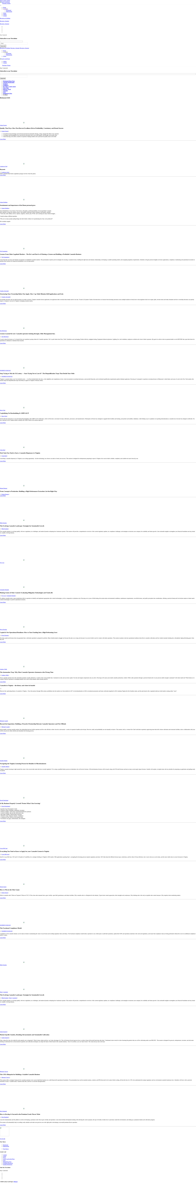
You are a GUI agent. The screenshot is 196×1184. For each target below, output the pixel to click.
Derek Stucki (3, 886)
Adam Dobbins (3, 202)
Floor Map (6, 88)
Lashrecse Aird (3, 166)
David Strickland (4, 800)
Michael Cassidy (4, 721)
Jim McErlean (3, 330)
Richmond (8, 10)
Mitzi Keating (3, 523)
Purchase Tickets (6, 3)
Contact (5, 15)
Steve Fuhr (2, 410)
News (4, 1157)
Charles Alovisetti (4, 291)
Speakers (5, 83)
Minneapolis (9, 11)
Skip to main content (5, 0)
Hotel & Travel (7, 89)
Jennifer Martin (3, 760)
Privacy (16, 1181)
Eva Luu (2, 562)
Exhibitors (5, 85)
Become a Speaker (4, 21)
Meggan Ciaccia (4, 1071)
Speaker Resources (7, 1164)
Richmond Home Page (9, 81)
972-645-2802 (2, 1138)
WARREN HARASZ (5, 370)
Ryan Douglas (3, 629)
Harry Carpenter (4, 992)
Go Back (5, 95)
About (4, 13)
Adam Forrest (3, 125)
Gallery (5, 14)
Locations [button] (5, 52)
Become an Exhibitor (5, 18)
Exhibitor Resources (8, 1163)
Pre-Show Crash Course (9, 86)
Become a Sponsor (4, 23)
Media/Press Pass (7, 93)
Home (4, 7)
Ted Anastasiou (3, 251)
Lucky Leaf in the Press (9, 1159)
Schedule (5, 90)
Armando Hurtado (4, 589)
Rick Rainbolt (3, 1111)
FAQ (4, 92)
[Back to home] (5, 2)
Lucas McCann (3, 848)
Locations (5, 8)
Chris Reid (2, 450)
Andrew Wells (3, 669)
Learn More (3, 139)
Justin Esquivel (3, 1031)
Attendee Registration (8, 82)
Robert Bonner (3, 488)
